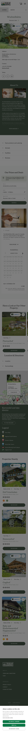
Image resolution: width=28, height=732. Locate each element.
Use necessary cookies (14, 728)
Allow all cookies (14, 721)
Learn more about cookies (8, 717)
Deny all (14, 725)
